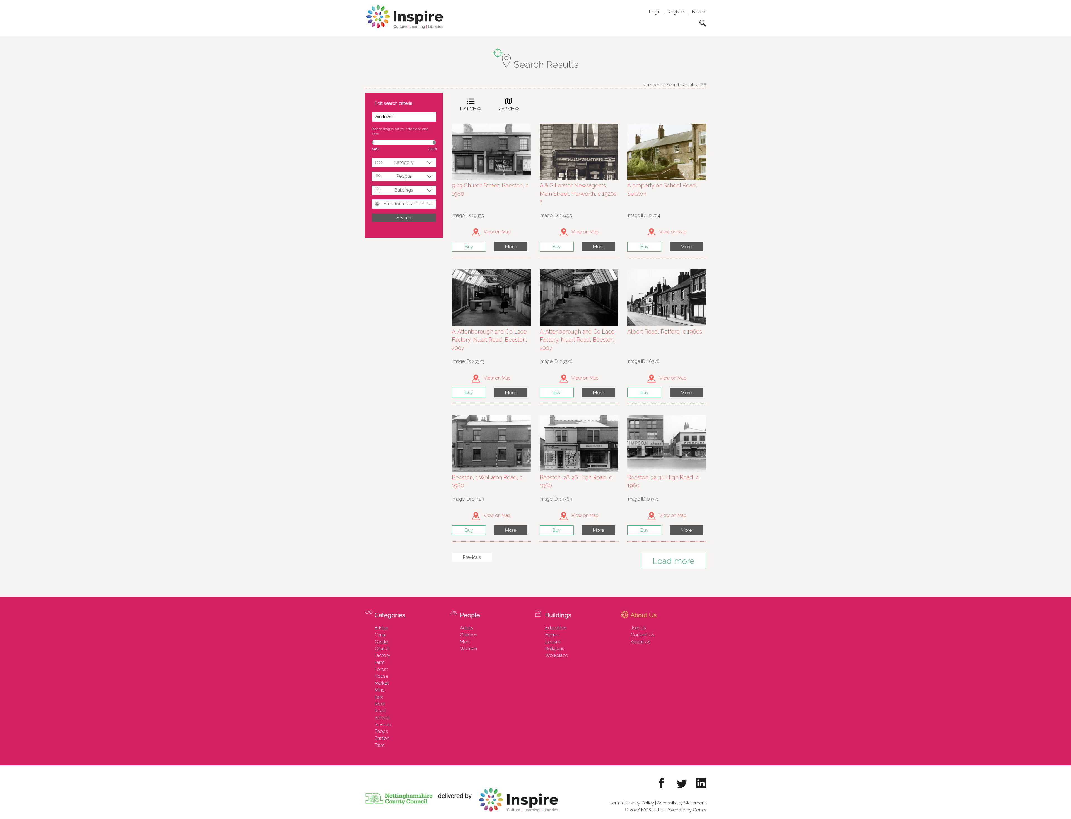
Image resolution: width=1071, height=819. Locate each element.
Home (551, 634)
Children (468, 634)
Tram (380, 745)
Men (464, 641)
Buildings (403, 190)
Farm (380, 662)
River (380, 703)
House (381, 676)
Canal (380, 634)
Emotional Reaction (403, 203)
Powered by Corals (686, 810)
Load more (673, 561)
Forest (381, 669)
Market (382, 683)
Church (382, 648)
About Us (640, 641)
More (510, 246)
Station (382, 738)
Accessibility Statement (681, 803)
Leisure (552, 641)
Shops (381, 731)
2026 (432, 149)
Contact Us (642, 634)
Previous (472, 557)
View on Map (497, 232)
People (403, 176)
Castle (381, 641)
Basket (699, 12)
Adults (466, 627)
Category (404, 162)
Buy (469, 246)
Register (676, 12)
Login (655, 12)
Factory (382, 655)
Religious (554, 648)
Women (468, 648)
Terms (616, 803)
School (382, 717)
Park (379, 697)
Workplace (556, 655)
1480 (376, 149)
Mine (380, 690)
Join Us (638, 627)
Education (555, 627)
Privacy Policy (640, 803)
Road (380, 710)
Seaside (383, 724)
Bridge (381, 627)
